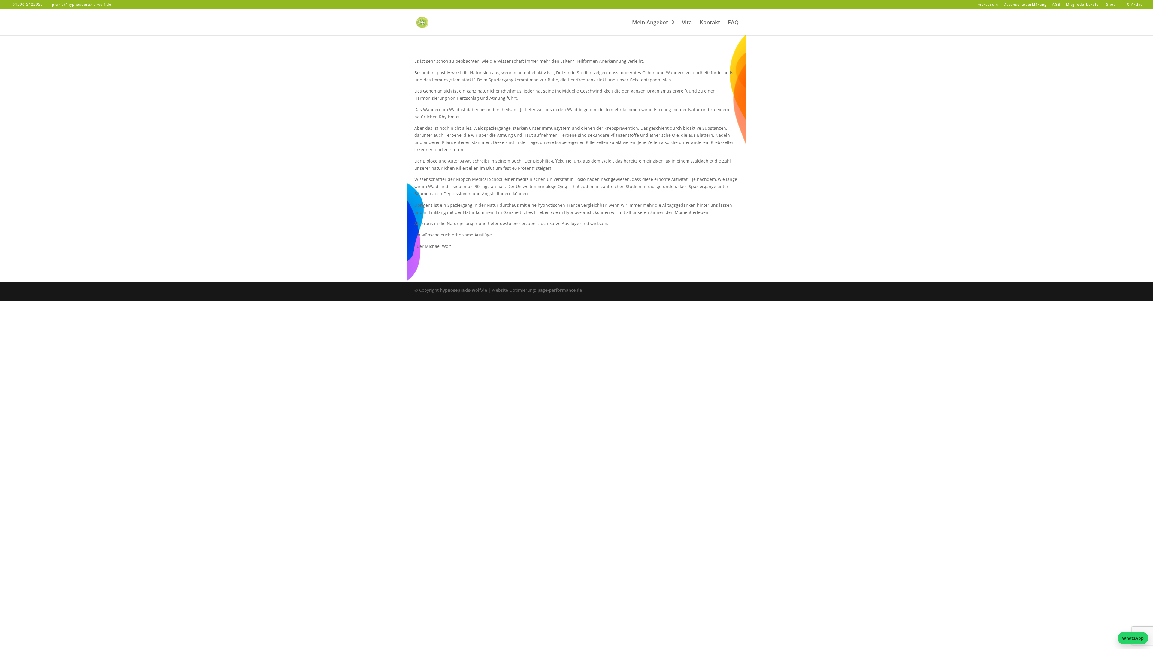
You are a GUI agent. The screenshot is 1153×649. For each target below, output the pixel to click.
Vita (687, 23)
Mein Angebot (650, 23)
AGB (1056, 5)
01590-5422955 (28, 4)
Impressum (987, 5)
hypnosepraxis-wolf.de (463, 290)
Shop (1111, 5)
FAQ (733, 23)
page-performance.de (559, 290)
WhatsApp (1133, 638)
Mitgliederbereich (1083, 5)
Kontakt (710, 23)
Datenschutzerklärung (1025, 5)
